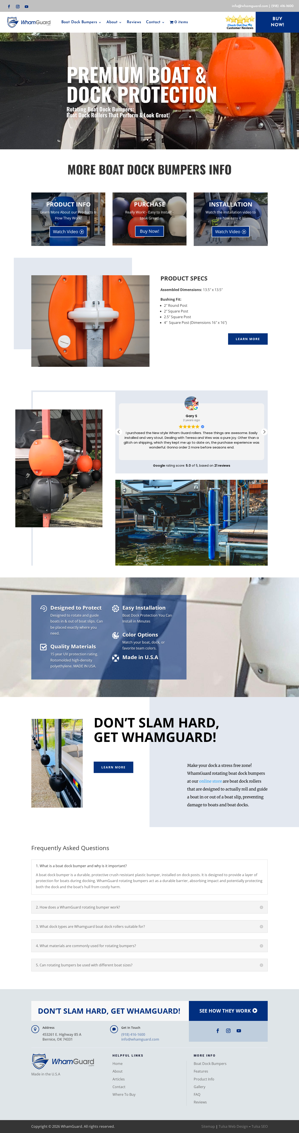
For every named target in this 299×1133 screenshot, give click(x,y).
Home (118, 1063)
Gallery (199, 1086)
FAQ (197, 1094)
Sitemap (208, 1126)
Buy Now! (149, 231)
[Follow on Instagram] (17, 6)
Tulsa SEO (260, 1126)
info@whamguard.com (250, 6)
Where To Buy (124, 1094)
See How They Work (225, 1010)
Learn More (248, 339)
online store (210, 781)
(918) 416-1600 (282, 6)
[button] (264, 432)
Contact (119, 1086)
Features (201, 1071)
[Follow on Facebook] (8, 6)
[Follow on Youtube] (26, 6)
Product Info (204, 1079)
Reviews (134, 22)
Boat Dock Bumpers (79, 22)
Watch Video (65, 232)
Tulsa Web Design (233, 1126)
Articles (119, 1079)
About (112, 22)
